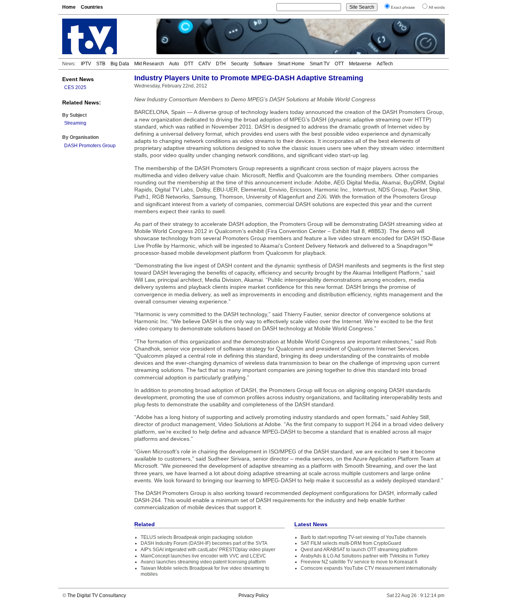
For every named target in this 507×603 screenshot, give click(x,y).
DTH (221, 63)
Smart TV (320, 63)
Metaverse (360, 63)
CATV (204, 63)
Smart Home (291, 63)
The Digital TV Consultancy (96, 595)
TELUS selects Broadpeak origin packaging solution (197, 537)
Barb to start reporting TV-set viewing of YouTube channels (363, 537)
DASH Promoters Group (90, 145)
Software (263, 63)
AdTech (385, 63)
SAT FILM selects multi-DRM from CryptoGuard (351, 543)
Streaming (75, 123)
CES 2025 (75, 87)
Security (239, 63)
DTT (188, 63)
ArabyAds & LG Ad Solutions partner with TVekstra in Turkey (365, 556)
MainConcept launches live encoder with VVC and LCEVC (203, 556)
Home (69, 7)
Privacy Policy (253, 595)
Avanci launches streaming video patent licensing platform (203, 562)
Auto (174, 63)
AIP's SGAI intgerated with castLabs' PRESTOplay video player (208, 549)
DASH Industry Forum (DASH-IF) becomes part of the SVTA (204, 543)
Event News (78, 79)
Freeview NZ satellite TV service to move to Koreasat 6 (359, 562)
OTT (339, 63)
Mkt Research (149, 63)
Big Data (120, 63)
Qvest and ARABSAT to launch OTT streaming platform (359, 549)
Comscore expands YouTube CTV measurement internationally (368, 568)
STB (100, 63)
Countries (92, 7)
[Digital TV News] (104, 36)
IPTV (86, 63)
